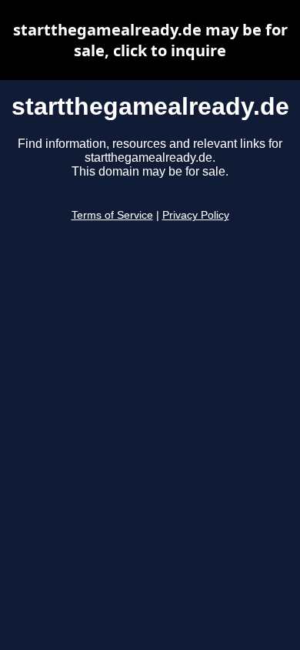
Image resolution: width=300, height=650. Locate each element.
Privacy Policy (195, 215)
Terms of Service (112, 215)
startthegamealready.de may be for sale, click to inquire (150, 40)
